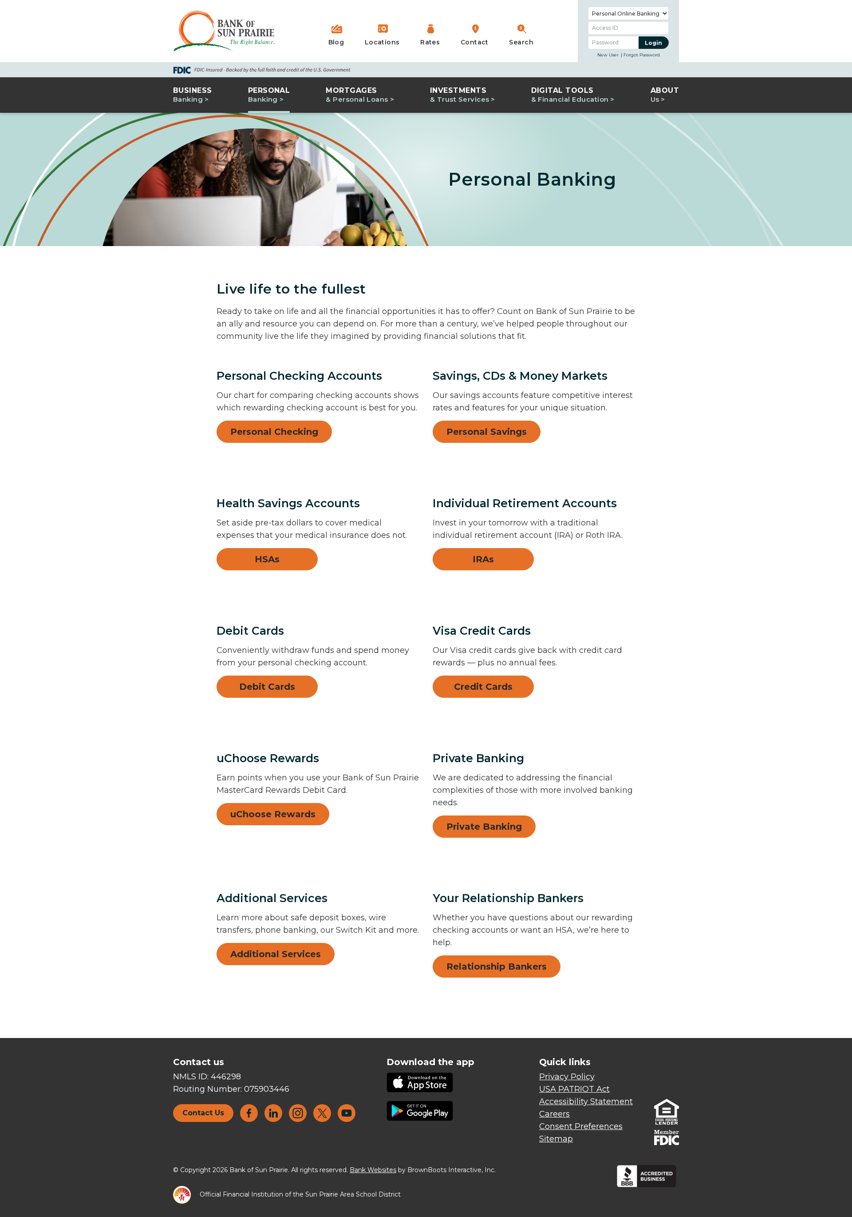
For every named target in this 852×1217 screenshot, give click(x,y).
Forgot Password (641, 55)
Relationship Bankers (496, 966)
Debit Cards (267, 686)
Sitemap (556, 1139)
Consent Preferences (581, 1126)
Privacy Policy (567, 1077)
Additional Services (275, 954)
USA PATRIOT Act (574, 1089)
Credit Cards (483, 686)
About (665, 94)
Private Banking (484, 826)
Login (656, 42)
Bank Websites (373, 1170)
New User (608, 55)
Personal (269, 94)
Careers (554, 1114)
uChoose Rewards (273, 814)
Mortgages (357, 94)
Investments (459, 94)
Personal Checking (274, 431)
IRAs (483, 559)
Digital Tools (570, 94)
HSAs (267, 559)
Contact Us (203, 1113)
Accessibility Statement (586, 1101)
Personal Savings (486, 431)
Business (192, 94)
